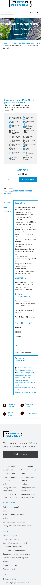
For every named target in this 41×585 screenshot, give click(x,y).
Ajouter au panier (28, 179)
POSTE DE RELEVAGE (25, 43)
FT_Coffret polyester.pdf (24, 370)
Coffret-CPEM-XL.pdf (23, 368)
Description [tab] (7, 202)
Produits (13, 43)
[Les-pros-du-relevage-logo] (13, 432)
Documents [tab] (7, 211)
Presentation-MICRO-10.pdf (26, 392)
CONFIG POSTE (18, 191)
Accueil (5, 43)
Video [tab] (5, 207)
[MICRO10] (20, 77)
